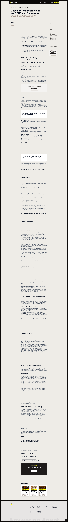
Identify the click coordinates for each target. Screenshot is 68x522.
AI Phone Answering (32, 506)
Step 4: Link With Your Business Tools (53, 35)
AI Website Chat (32, 507)
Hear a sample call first (34, 472)
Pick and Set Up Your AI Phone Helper (53, 26)
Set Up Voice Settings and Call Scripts (53, 30)
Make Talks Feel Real (52, 34)
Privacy (53, 506)
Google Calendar (26, 313)
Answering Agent (33, 187)
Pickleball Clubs (39, 512)
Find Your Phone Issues (52, 24)
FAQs (50, 44)
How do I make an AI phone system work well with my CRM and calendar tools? (53, 46)
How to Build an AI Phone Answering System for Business (53, 21)
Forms (30, 511)
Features (40, 2)
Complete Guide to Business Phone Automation (29, 456)
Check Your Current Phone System (53, 23)
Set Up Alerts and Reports (53, 38)
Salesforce (42, 312)
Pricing (49, 2)
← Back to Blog (23, 478)
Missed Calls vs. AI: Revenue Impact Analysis (29, 457)
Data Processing (54, 507)
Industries (44, 2)
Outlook (31, 313)
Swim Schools (39, 511)
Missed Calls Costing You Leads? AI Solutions (29, 459)
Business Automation (13, 20)
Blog (13, 7)
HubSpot (22, 313)
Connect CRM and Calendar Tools (53, 37)
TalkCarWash (47, 506)
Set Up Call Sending (52, 27)
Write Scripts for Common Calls (53, 33)
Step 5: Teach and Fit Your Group (53, 39)
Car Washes (38, 506)
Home (11, 7)
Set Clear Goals (52, 25)
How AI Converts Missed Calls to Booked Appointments (30, 460)
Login (52, 2)
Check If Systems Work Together (52, 29)
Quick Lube (38, 507)
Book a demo (56, 2)
